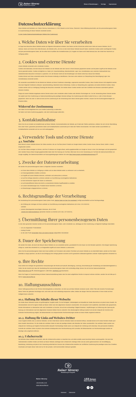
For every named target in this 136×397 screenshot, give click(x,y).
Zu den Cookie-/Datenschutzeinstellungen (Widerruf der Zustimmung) (38, 34)
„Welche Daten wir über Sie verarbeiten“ (65, 200)
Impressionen (113, 4)
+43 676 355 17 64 (41, 382)
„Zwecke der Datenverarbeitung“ (30, 212)
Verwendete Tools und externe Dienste (42, 233)
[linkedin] (92, 387)
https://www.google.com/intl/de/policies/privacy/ (82, 154)
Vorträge (103, 4)
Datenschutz (72, 392)
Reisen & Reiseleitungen (91, 4)
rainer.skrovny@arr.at (29, 277)
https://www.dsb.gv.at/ (25, 271)
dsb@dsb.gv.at (57, 271)
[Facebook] (88, 387)
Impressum (63, 392)
